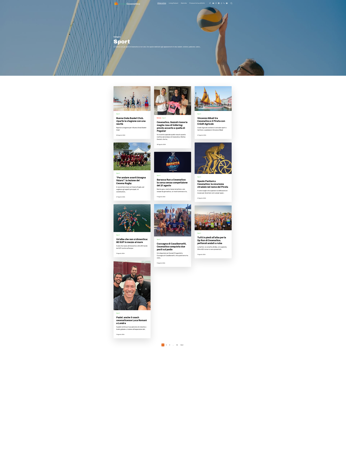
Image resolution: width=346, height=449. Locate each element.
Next (182, 345)
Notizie (159, 118)
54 (177, 345)
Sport (118, 114)
